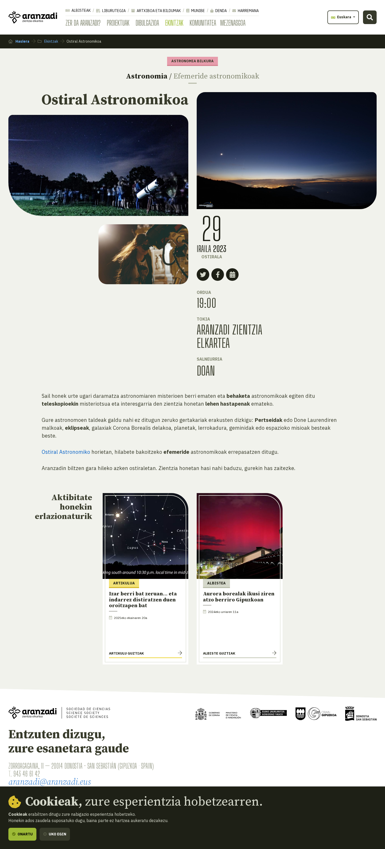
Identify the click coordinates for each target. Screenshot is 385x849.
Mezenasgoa (232, 22)
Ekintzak (174, 22)
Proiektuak (118, 22)
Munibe (197, 10)
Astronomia (146, 76)
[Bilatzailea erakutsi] (370, 17)
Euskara (344, 17)
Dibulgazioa (147, 22)
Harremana (248, 10)
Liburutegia (113, 10)
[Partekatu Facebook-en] (217, 274)
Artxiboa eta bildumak (158, 10)
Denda (220, 10)
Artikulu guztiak (126, 653)
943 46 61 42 (26, 773)
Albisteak (81, 10)
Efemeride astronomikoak (216, 76)
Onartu (25, 834)
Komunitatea (203, 22)
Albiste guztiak (219, 653)
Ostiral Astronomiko (66, 451)
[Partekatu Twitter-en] (203, 274)
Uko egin (57, 834)
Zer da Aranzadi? (83, 22)
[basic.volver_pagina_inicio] (32, 17)
